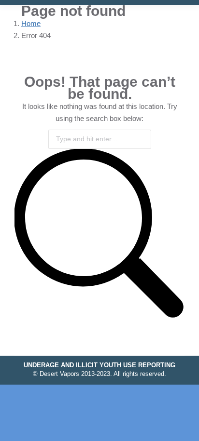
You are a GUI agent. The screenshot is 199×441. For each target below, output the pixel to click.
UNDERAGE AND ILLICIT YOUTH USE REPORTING (99, 365)
